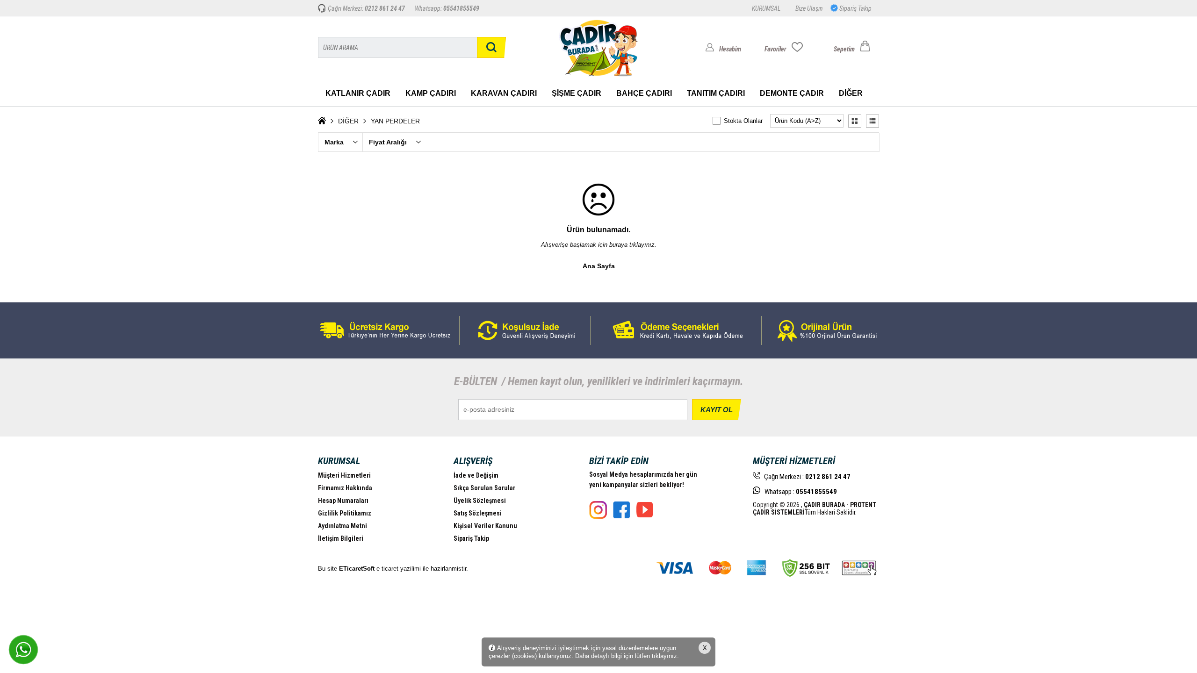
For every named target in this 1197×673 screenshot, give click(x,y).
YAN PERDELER (395, 121)
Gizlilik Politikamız (344, 513)
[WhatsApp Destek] (23, 650)
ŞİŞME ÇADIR (576, 93)
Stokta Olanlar (743, 120)
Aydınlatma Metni (342, 526)
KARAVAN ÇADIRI (504, 93)
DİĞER (851, 93)
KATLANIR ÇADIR (357, 93)
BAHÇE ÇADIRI (644, 93)
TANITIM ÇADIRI (716, 93)
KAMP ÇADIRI (430, 93)
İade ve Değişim (476, 475)
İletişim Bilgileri (340, 538)
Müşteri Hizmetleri (344, 475)
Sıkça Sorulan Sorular (484, 488)
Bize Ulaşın (809, 8)
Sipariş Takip (855, 8)
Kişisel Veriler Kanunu (485, 526)
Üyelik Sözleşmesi (480, 500)
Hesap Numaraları (343, 500)
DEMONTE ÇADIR (792, 93)
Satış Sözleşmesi (478, 513)
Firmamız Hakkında (345, 488)
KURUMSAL (766, 8)
